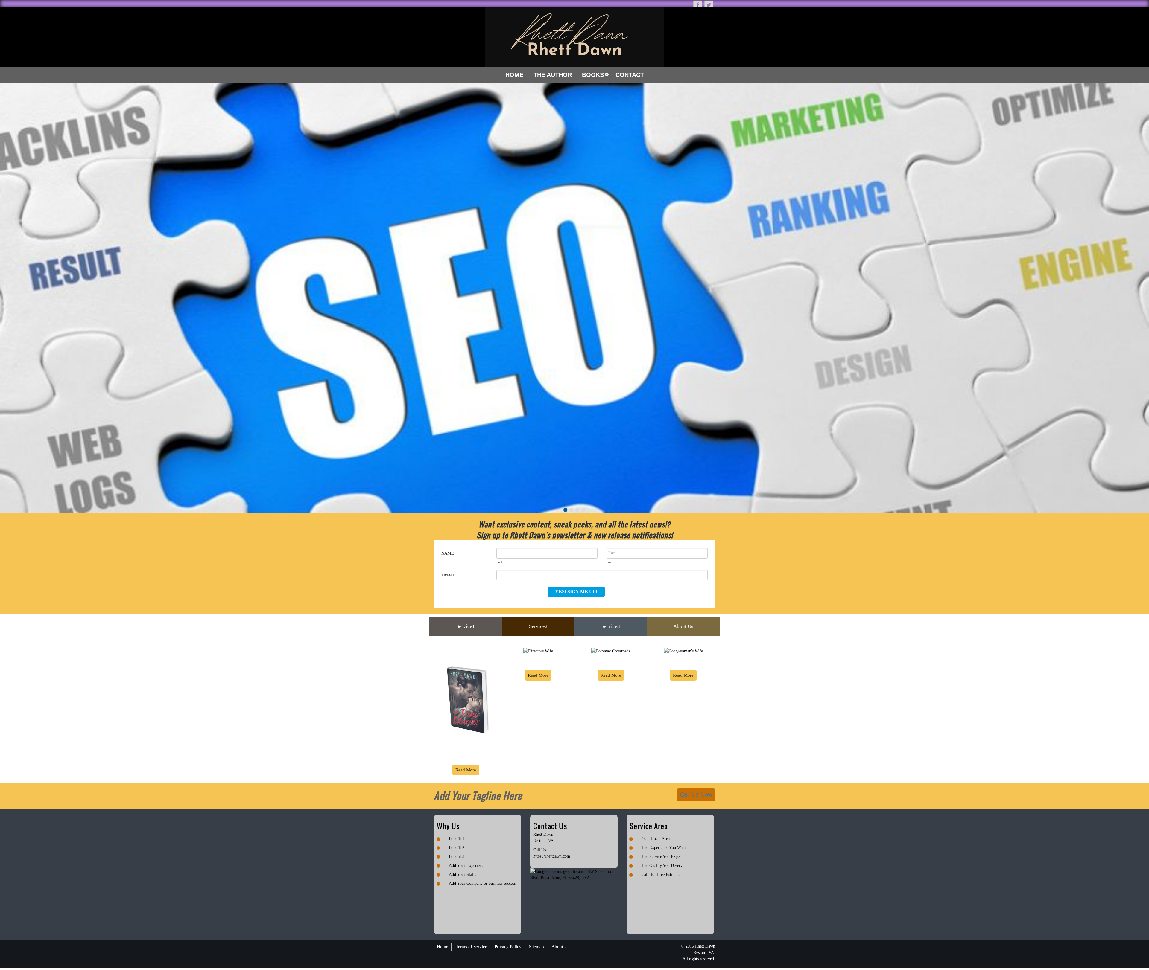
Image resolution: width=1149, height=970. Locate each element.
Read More (465, 770)
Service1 (465, 626)
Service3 (610, 626)
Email (448, 575)
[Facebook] (698, 3)
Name (447, 553)
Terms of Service (471, 946)
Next (1141, 264)
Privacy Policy (508, 946)
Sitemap (536, 946)
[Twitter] (709, 3)
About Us (683, 626)
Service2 (538, 626)
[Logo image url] (574, 37)
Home (442, 946)
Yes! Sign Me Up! (576, 591)
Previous (7, 264)
